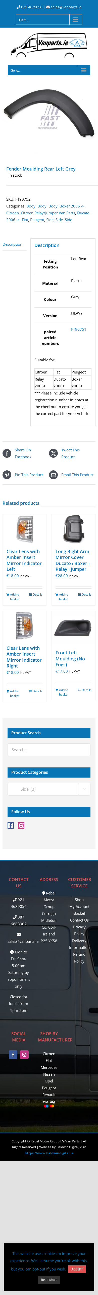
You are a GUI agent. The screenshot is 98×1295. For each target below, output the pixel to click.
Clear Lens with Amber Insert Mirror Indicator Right (24, 657)
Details (37, 594)
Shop (79, 899)
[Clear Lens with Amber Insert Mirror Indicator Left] (24, 529)
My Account (79, 906)
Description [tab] (12, 244)
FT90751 (78, 329)
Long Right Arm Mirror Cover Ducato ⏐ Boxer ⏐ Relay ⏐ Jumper (72, 560)
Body (30, 205)
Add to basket (14, 596)
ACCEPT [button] (77, 1269)
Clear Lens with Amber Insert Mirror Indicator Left (24, 560)
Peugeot (37, 219)
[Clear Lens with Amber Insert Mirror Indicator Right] (24, 625)
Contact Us (79, 920)
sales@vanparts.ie (65, 7)
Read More (49, 1279)
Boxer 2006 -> (72, 205)
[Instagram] (21, 825)
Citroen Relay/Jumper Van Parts (48, 212)
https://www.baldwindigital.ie (49, 1153)
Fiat (25, 219)
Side (50, 219)
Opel (49, 1080)
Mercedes (49, 1067)
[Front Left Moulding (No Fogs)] (73, 628)
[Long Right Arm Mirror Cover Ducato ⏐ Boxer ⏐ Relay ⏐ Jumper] (73, 529)
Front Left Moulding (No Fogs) (70, 658)
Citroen (12, 212)
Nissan (49, 1074)
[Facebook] (11, 825)
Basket (79, 913)
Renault (49, 1094)
